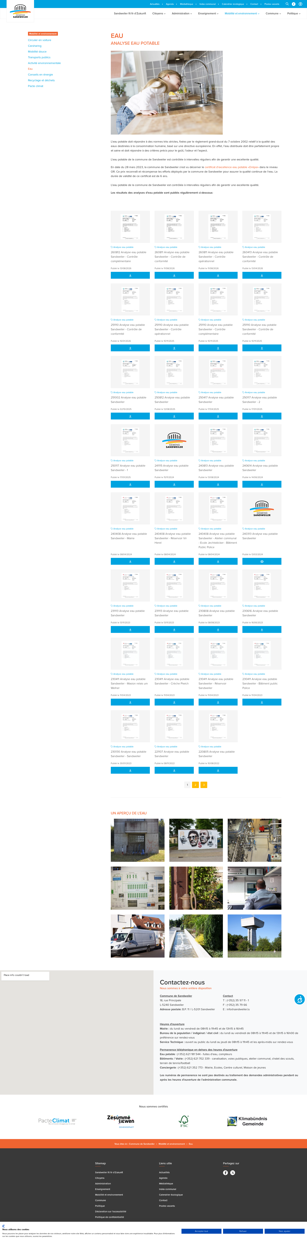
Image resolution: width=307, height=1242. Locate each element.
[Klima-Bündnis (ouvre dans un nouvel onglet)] (185, 1121)
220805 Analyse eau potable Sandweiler (217, 754)
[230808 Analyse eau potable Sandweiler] (218, 585)
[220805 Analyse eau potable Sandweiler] (218, 726)
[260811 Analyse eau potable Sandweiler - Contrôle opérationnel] (218, 227)
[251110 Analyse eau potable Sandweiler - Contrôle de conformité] (130, 299)
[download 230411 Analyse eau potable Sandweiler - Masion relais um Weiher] (130, 702)
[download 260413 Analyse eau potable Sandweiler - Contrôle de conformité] (261, 275)
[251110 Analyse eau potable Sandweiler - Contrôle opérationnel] (174, 299)
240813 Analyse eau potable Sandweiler (216, 468)
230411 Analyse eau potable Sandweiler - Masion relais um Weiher (129, 683)
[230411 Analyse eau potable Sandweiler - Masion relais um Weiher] (130, 654)
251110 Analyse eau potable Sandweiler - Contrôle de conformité (128, 329)
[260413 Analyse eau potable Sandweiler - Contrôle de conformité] (261, 227)
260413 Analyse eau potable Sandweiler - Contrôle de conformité (260, 256)
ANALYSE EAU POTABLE (135, 43)
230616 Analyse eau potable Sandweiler (260, 613)
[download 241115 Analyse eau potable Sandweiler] (174, 484)
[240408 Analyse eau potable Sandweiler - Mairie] (130, 508)
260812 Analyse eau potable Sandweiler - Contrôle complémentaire (128, 256)
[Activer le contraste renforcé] (300, 4)
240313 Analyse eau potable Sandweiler (260, 536)
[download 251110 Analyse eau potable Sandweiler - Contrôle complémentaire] (261, 347)
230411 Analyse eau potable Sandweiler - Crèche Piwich (172, 681)
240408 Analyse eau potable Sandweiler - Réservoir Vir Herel (173, 538)
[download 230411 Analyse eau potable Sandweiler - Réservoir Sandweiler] (218, 702)
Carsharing (34, 46)
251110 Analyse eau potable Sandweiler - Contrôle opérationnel (172, 329)
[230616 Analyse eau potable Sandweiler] (261, 585)
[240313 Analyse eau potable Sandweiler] (261, 508)
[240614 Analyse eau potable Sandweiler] (261, 440)
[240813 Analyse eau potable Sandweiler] (218, 440)
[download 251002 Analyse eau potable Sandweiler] (130, 416)
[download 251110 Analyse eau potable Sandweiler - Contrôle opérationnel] (218, 347)
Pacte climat (35, 86)
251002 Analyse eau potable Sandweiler (128, 399)
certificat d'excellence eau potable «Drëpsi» (232, 167)
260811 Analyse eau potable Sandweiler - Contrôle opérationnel (216, 256)
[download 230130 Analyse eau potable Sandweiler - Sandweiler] (130, 770)
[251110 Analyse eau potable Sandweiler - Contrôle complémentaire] (218, 299)
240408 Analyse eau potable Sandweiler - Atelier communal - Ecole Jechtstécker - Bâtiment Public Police (218, 540)
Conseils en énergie (40, 74)
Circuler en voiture (39, 40)
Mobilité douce (37, 51)
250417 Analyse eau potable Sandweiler (216, 399)
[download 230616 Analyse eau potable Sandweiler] (261, 629)
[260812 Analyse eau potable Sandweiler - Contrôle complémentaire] (130, 227)
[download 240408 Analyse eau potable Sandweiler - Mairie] (130, 561)
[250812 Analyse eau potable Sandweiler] (174, 372)
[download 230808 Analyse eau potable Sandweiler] (218, 629)
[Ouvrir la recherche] (287, 4)
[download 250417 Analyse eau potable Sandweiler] (218, 416)
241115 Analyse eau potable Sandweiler (172, 468)
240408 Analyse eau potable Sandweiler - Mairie (129, 536)
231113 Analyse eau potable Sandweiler (128, 613)
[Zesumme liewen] (58, 1121)
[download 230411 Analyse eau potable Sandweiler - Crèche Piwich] (174, 702)
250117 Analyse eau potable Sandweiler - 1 (128, 468)
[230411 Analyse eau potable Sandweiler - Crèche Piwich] (174, 654)
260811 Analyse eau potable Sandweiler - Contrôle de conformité (172, 256)
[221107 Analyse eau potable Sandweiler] (174, 726)
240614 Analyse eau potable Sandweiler (260, 468)
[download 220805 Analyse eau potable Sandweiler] (218, 770)
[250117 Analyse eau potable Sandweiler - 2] (261, 372)
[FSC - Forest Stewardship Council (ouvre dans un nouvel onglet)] (122, 1121)
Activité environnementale (44, 63)
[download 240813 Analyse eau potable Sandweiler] (218, 484)
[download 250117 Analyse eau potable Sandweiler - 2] (261, 416)
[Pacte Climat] (248, 1121)
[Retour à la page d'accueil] (20, 11)
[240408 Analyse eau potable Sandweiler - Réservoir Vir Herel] (174, 508)
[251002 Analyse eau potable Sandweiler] (130, 372)
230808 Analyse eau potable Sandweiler (217, 613)
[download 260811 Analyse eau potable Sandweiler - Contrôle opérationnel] (218, 275)
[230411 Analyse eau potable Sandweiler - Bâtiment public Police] (261, 654)
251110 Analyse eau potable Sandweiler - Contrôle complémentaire (216, 329)
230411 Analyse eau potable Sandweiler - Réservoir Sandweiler (216, 683)
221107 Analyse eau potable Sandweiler (172, 754)
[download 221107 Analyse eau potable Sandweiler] (174, 770)
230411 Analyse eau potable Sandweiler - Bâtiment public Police (260, 683)
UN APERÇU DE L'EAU (129, 813)
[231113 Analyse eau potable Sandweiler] (130, 585)
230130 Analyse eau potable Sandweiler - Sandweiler (128, 754)
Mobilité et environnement (43, 33)
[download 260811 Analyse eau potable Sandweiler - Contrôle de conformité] (174, 275)
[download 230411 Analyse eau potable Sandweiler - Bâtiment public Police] (261, 702)
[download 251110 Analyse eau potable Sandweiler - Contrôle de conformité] (130, 347)
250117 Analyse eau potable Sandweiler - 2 (259, 399)
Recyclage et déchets (41, 80)
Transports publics (39, 57)
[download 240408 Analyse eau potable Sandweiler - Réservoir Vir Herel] (174, 561)
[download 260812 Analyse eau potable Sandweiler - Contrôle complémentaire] (130, 275)
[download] (261, 561)
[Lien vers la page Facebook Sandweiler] (293, 4)
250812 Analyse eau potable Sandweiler (172, 399)
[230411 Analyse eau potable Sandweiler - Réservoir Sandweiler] (218, 654)
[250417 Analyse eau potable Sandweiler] (218, 372)
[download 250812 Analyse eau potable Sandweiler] (174, 416)
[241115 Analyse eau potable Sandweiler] (174, 440)
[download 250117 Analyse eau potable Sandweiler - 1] (130, 484)
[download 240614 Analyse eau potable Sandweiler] (261, 484)
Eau (30, 69)
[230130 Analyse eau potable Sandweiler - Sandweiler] (130, 726)
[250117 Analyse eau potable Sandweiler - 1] (130, 440)
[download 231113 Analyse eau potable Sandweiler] (130, 629)
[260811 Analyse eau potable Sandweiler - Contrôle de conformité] (174, 227)
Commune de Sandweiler (142, 1143)
